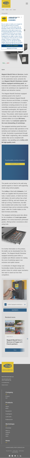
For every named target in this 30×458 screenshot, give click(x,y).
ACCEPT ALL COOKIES (12, 45)
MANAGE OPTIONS (12, 48)
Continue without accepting (14, 17)
